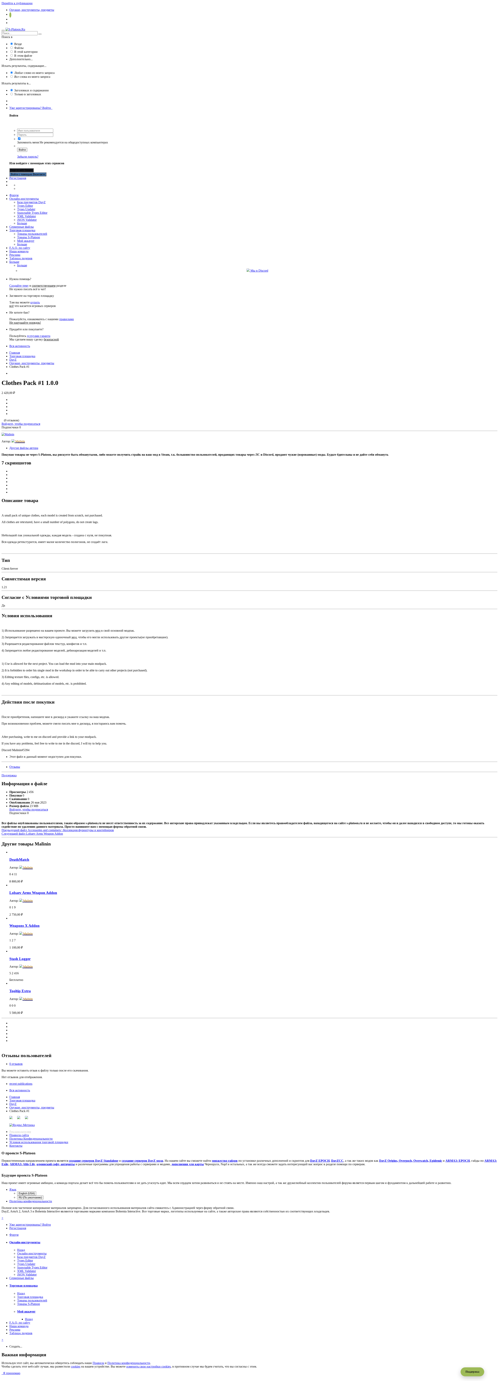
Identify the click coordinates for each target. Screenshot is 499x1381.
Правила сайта (19, 1135)
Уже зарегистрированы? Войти (30, 108)
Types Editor (25, 205)
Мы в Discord (259, 270)
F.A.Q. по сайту (19, 247)
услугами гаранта (38, 336)
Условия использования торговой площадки (38, 1142)
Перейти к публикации (17, 3)
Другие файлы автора (23, 448)
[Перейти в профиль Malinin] (8, 434)
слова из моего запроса (32, 76)
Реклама (14, 254)
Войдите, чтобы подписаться (21, 423)
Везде (18, 44)
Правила (98, 1363)
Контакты (15, 1145)
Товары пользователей (32, 233)
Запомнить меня (28, 142)
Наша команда (18, 251)
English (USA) (27, 1193)
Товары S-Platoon (28, 237)
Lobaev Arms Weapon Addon (33, 893)
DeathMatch (19, 860)
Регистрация (17, 178)
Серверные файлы (21, 226)
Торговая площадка (22, 230)
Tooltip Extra (20, 991)
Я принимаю (11, 1373)
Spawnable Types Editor (32, 212)
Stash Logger (20, 959)
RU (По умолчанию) (30, 1197)
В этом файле (23, 55)
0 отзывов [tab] (16, 1063)
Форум (14, 195)
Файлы (19, 48)
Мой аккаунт (25, 240)
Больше (22, 223)
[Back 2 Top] (4, 1376)
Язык (12, 1189)
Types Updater (26, 209)
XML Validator (26, 216)
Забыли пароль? (27, 156)
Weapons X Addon (24, 926)
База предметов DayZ (31, 202)
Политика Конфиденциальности (31, 1138)
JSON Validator (27, 219)
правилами (66, 319)
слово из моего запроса (34, 72)
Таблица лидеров (20, 258)
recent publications (20, 1083)
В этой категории (26, 51)
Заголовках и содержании (31, 90)
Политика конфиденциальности (30, 1201)
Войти (22, 149)
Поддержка (9, 775)
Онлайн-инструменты (24, 198)
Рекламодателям (20, 1131)
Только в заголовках (27, 94)
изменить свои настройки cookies (148, 1366)
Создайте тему (19, 285)
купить (35, 302)
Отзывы (14, 766)
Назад (21, 1250)
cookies (75, 1366)
